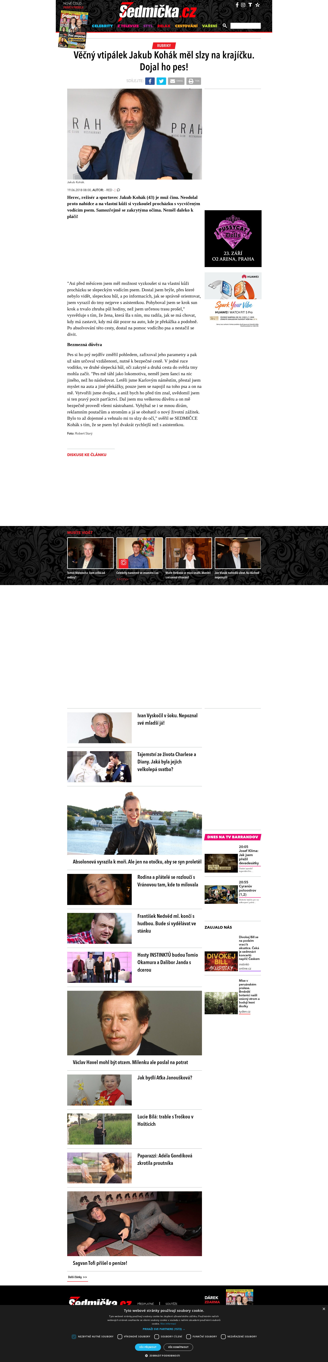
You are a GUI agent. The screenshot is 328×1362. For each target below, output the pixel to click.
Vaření (209, 26)
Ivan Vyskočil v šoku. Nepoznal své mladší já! (167, 719)
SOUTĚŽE (171, 1304)
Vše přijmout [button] (148, 1347)
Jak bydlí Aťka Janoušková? (164, 1078)
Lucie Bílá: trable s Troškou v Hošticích (165, 1120)
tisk (197, 81)
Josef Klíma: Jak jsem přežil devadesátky (249, 855)
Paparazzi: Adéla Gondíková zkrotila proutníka (164, 1159)
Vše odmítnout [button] (178, 1347)
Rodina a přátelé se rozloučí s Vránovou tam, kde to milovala (167, 881)
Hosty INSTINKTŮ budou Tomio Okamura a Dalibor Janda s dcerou (167, 963)
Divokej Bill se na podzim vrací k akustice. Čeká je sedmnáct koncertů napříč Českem (249, 948)
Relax (163, 26)
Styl (148, 26)
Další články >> (77, 1277)
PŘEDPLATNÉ (145, 1304)
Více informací (168, 1323)
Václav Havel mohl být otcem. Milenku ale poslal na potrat (130, 1062)
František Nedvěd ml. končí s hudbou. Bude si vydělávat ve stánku (166, 924)
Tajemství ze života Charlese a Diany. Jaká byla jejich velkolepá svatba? (166, 762)
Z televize (128, 26)
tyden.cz (244, 1011)
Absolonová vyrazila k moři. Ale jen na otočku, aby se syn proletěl (137, 862)
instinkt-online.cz (245, 966)
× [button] (323, 1309)
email (179, 81)
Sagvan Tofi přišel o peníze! (100, 1263)
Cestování (186, 26)
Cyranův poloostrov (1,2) (247, 888)
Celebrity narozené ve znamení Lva (137, 573)
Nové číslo (73, 5)
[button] (164, 1329)
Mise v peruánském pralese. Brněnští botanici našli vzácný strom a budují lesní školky (249, 993)
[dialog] (164, 1333)
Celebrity (102, 26)
